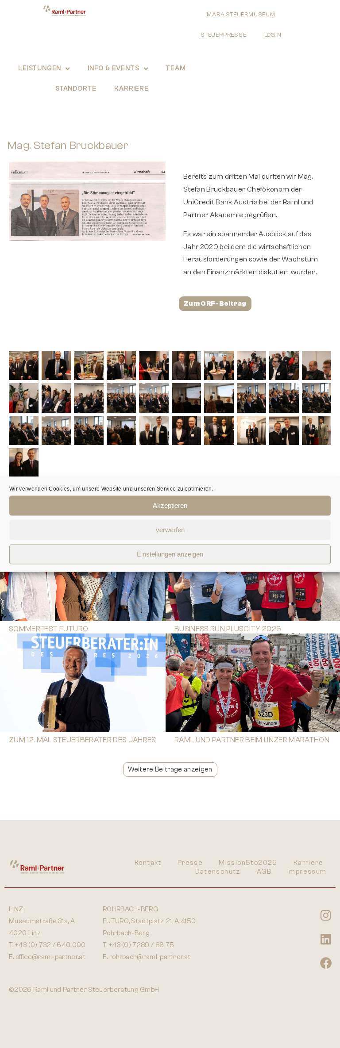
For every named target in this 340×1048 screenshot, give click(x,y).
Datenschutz (217, 871)
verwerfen (170, 530)
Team (175, 68)
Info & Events (113, 68)
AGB (264, 871)
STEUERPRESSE (224, 34)
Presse (190, 863)
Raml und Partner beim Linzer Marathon (251, 740)
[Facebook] (326, 963)
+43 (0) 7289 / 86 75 (141, 945)
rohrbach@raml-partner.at (150, 957)
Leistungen (39, 68)
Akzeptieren (170, 505)
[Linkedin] (326, 939)
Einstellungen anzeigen (170, 554)
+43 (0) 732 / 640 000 (50, 945)
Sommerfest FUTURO (48, 629)
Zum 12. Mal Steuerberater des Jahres (82, 740)
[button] (170, 769)
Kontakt (148, 863)
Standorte (76, 88)
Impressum (307, 871)
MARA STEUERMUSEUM (241, 14)
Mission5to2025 (248, 863)
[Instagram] (326, 915)
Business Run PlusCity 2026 (227, 629)
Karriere (131, 88)
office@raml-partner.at (50, 957)
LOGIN (273, 34)
